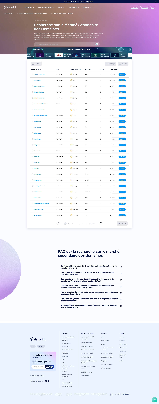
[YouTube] (41, 375)
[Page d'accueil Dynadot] (10, 7)
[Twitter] (38, 375)
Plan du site (123, 348)
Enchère (122, 74)
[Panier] (152, 7)
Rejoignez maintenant (49, 366)
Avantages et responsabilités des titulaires (99, 394)
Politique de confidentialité (58, 394)
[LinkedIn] (35, 375)
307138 (92, 224)
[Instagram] (33, 375)
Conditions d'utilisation (69, 394)
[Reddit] (43, 375)
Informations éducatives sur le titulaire (82, 394)
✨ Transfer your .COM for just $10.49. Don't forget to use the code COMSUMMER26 (78, 1)
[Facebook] (30, 375)
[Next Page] (101, 223)
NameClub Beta (85, 375)
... (86, 224)
